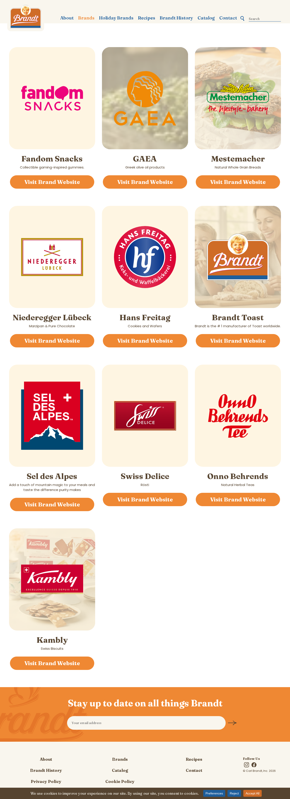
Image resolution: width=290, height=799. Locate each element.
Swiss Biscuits (52, 643)
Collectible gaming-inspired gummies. (52, 162)
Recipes (146, 18)
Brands (86, 18)
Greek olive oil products (145, 162)
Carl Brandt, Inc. (25, 18)
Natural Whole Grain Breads (238, 162)
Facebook (253, 764)
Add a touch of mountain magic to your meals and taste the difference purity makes (52, 481)
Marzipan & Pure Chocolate (52, 320)
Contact (228, 18)
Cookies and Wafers (144, 320)
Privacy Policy (46, 781)
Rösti (145, 479)
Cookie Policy (120, 781)
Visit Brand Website (52, 181)
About (67, 18)
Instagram (246, 764)
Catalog (206, 18)
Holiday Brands (116, 18)
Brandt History (176, 18)
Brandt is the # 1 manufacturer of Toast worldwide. (238, 320)
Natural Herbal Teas (237, 479)
